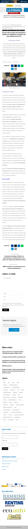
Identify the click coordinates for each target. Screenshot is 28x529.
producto (5, 404)
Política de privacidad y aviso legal (9, 460)
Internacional (22, 30)
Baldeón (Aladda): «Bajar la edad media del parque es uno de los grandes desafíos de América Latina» (13, 371)
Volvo (4, 419)
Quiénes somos (5, 466)
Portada (4, 25)
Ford (23, 390)
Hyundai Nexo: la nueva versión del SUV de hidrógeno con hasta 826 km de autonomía (14, 16)
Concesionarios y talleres (12, 30)
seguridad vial (16, 409)
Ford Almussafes (7, 392)
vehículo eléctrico (7, 417)
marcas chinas (6, 397)
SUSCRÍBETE (9, 5)
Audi (9, 382)
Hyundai (14, 394)
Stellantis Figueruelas (16, 412)
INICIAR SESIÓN (18, 5)
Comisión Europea (13, 385)
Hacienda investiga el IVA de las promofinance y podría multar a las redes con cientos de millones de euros (14, 258)
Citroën (5, 385)
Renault (12, 404)
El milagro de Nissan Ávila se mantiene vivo (14, 357)
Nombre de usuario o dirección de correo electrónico (14, 433)
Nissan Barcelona (13, 399)
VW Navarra (10, 419)
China (18, 382)
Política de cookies (6, 463)
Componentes (5, 30)
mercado (14, 397)
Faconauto (12, 390)
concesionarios (15, 387)
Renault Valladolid (7, 407)
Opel (20, 399)
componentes (6, 387)
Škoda (17, 419)
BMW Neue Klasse (7, 366)
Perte (10, 402)
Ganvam (21, 392)
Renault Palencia (20, 404)
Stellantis (5, 412)
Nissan (4, 399)
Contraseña (4, 440)
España (18, 30)
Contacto (4, 469)
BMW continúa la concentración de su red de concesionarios (14, 267)
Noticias (8, 25)
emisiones (5, 390)
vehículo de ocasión (19, 414)
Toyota (10, 414)
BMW (13, 382)
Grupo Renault (6, 394)
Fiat (18, 390)
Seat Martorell (6, 409)
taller (4, 414)
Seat (15, 407)
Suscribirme (15, 329)
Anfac (4, 382)
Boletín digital (9, 320)
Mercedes (20, 397)
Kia (19, 394)
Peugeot (16, 402)
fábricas (15, 392)
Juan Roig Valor (6, 62)
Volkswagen (17, 417)
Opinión (5, 402)
